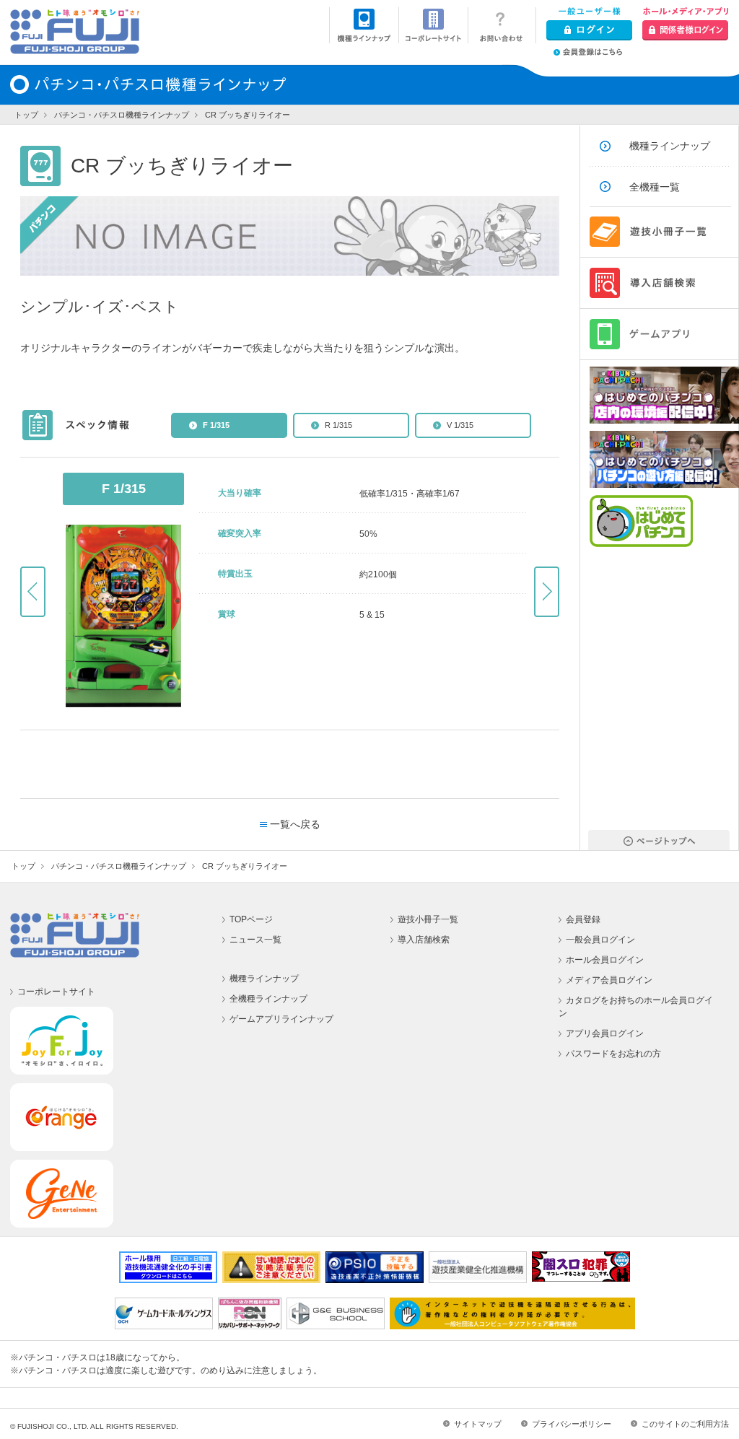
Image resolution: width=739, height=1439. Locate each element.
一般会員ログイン (600, 940)
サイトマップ (478, 1424)
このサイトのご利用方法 (685, 1424)
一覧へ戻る (295, 824)
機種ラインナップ (669, 146)
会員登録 (583, 919)
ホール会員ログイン (605, 960)
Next (546, 592)
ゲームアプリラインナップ (281, 1019)
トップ (26, 114)
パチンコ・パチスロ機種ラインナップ (121, 114)
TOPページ (251, 919)
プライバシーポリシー (571, 1424)
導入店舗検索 (424, 940)
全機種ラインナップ (268, 999)
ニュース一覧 (255, 940)
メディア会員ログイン (609, 980)
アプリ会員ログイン (605, 1033)
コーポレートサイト (56, 992)
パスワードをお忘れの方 (613, 1054)
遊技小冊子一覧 (428, 919)
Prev (32, 592)
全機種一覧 (654, 187)
